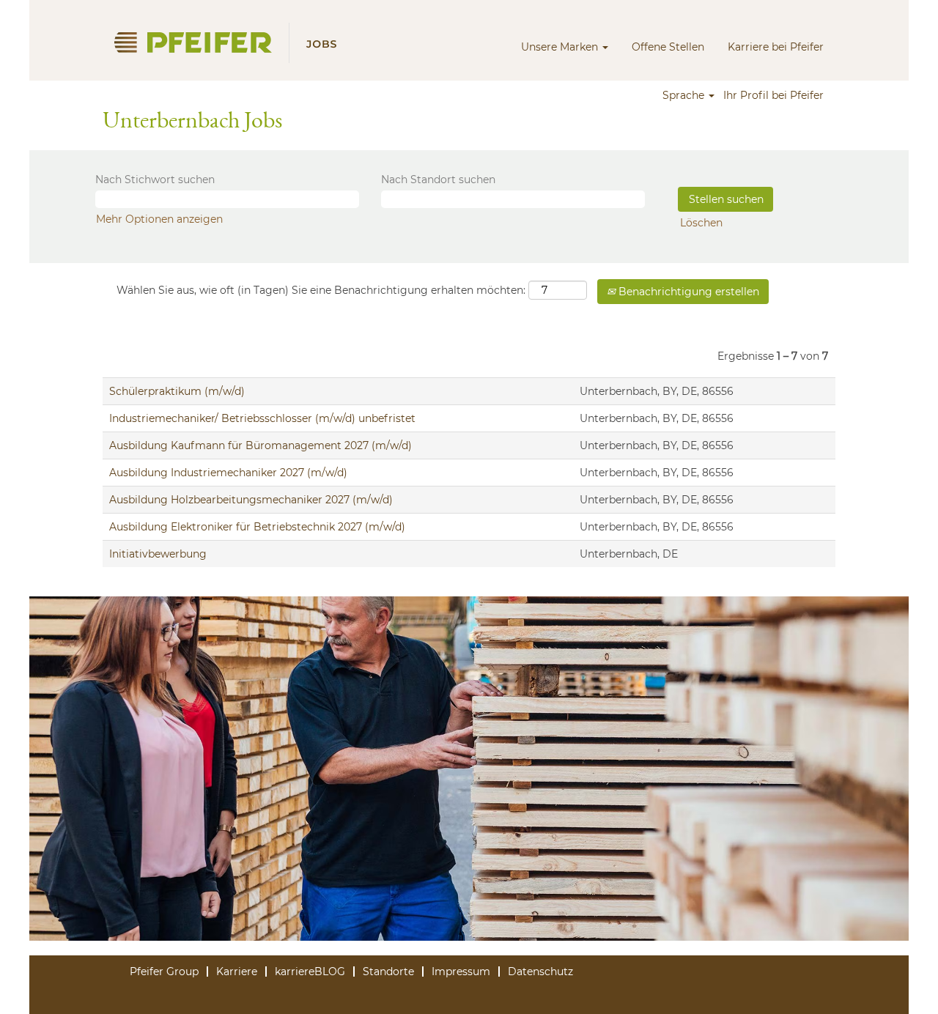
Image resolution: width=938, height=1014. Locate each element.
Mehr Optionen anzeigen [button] (159, 219)
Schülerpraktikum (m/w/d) (177, 391)
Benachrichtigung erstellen (687, 291)
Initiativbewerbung (158, 553)
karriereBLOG (310, 971)
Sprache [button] (684, 95)
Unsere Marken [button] (561, 46)
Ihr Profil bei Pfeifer (773, 95)
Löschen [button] (701, 222)
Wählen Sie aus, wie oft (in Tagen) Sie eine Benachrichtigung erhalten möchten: (321, 290)
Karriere (236, 971)
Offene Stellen (668, 46)
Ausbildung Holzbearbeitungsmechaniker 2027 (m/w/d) (251, 499)
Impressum (461, 971)
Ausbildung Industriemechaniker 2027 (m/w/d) (228, 472)
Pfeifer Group (164, 971)
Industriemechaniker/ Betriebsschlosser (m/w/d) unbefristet (262, 418)
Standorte (388, 971)
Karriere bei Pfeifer (776, 46)
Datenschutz (540, 971)
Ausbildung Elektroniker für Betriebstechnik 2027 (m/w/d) (257, 526)
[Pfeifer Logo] (232, 43)
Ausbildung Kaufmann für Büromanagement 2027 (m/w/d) (260, 445)
